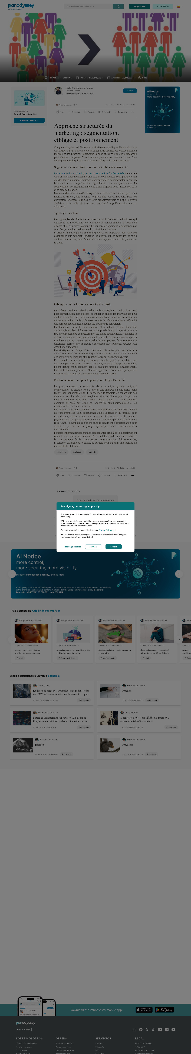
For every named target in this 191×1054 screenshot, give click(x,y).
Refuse (93, 547)
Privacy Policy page (107, 530)
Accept (113, 547)
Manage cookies (73, 547)
